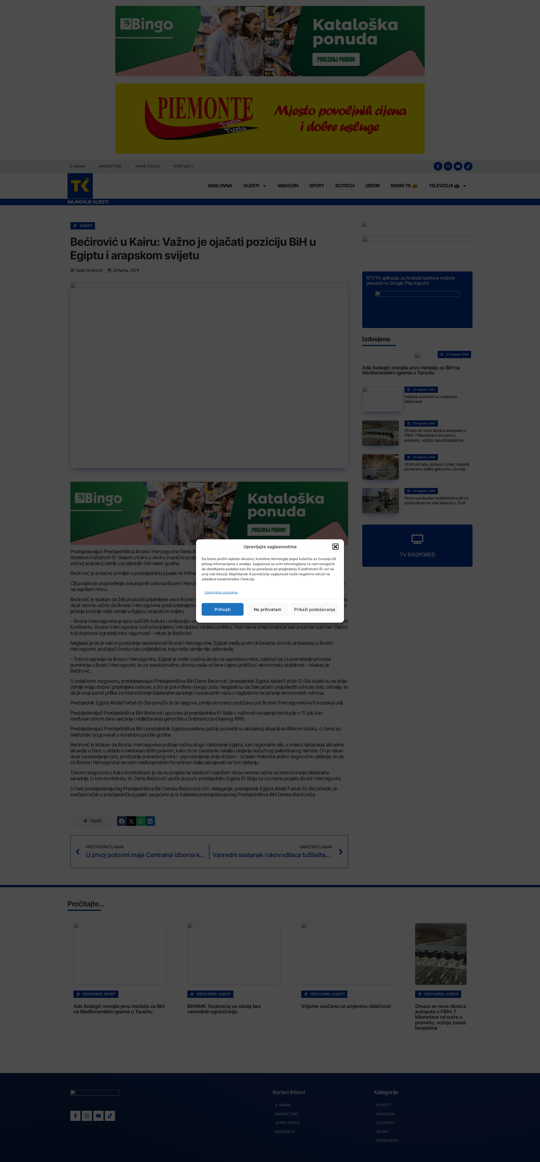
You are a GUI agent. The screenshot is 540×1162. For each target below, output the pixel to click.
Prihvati (223, 609)
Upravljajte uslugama (221, 592)
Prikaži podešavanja (314, 609)
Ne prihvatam (267, 609)
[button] (335, 546)
